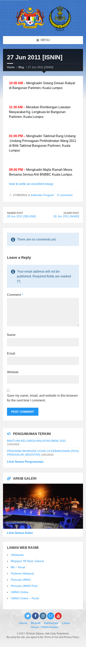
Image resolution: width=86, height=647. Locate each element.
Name (11, 335)
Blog (21, 67)
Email (11, 353)
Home (11, 67)
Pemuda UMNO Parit (24, 585)
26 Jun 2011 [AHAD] (66, 216)
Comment (15, 294)
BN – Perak (18, 567)
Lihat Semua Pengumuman (25, 461)
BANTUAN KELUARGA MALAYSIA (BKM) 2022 (36, 440)
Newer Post (15, 213)
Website (13, 372)
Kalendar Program (42, 195)
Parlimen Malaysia (22, 573)
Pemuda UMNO (21, 579)
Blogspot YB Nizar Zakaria (27, 561)
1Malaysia (17, 554)
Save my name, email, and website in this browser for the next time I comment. (42, 398)
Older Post (71, 213)
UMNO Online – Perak (25, 598)
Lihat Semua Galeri (20, 532)
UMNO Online (19, 592)
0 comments (65, 195)
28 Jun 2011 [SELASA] (21, 216)
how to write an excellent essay (31, 184)
